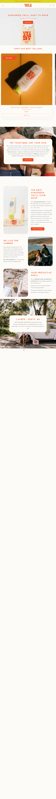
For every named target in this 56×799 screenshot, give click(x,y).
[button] (2, 5)
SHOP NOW (28, 22)
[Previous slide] (20, 350)
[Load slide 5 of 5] (32, 350)
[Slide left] (24, 123)
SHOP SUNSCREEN (37, 229)
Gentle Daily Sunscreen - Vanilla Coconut (26, 107)
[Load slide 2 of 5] (26, 350)
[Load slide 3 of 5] (28, 350)
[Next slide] (35, 350)
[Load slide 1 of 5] (24, 350)
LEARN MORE (28, 160)
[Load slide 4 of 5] (30, 350)
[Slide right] (31, 123)
